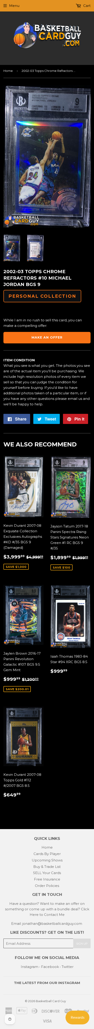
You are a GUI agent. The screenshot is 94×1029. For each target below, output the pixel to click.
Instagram (29, 967)
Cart (86, 5)
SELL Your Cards (47, 873)
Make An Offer (47, 337)
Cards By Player (47, 854)
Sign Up (82, 943)
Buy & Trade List (47, 866)
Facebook (50, 967)
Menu (14, 5)
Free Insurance (47, 879)
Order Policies (47, 885)
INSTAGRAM (69, 983)
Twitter (67, 967)
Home (8, 71)
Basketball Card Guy (51, 1001)
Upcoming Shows (47, 860)
